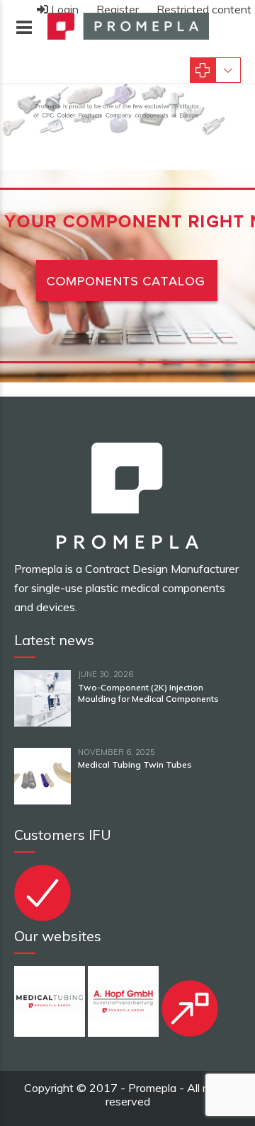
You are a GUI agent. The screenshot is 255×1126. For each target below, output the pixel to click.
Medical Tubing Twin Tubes (135, 764)
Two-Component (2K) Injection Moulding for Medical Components (148, 693)
